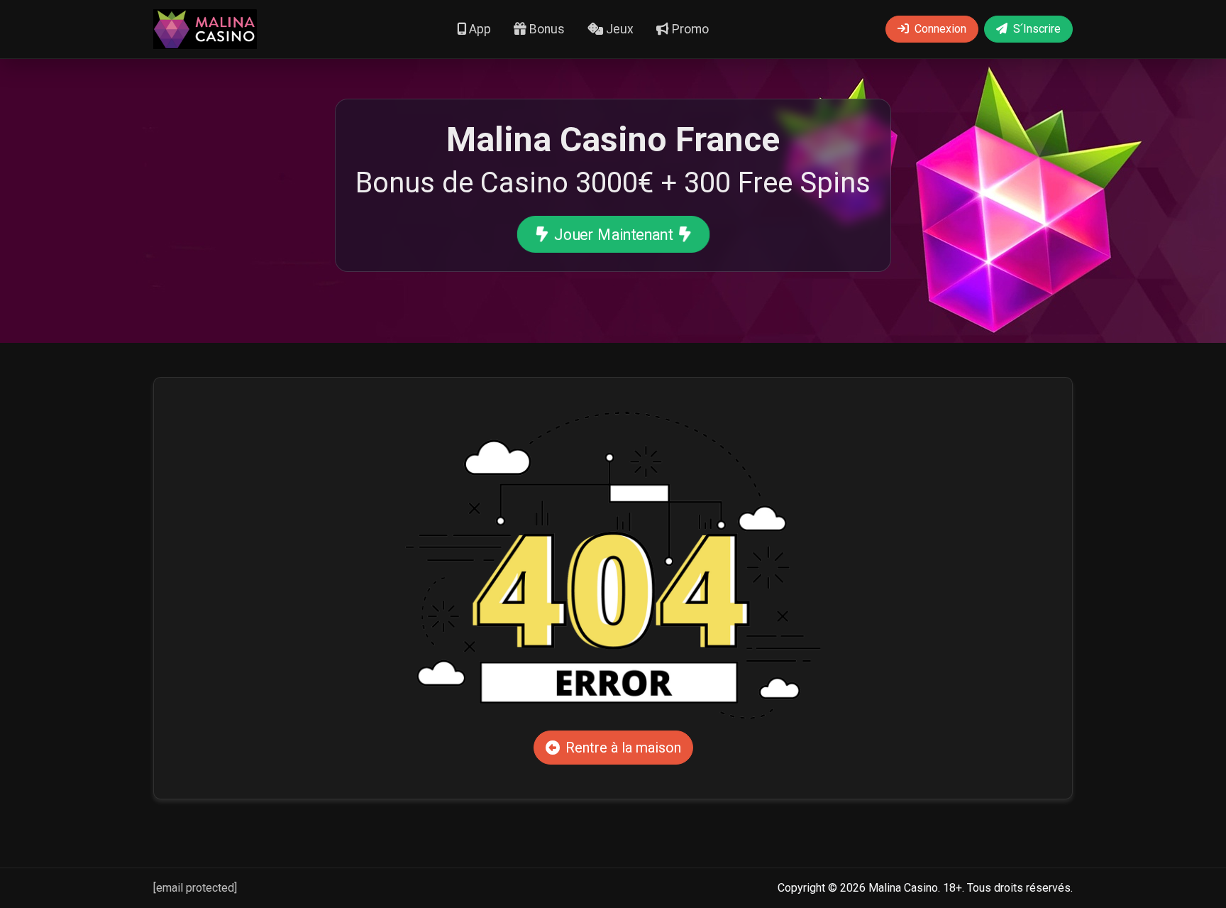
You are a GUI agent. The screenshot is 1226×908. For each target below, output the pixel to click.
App (478, 29)
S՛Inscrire (1037, 28)
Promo (689, 29)
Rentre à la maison (623, 747)
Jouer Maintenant (613, 234)
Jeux (618, 29)
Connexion (940, 28)
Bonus (545, 29)
